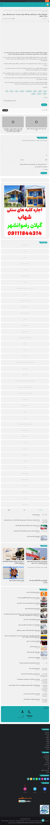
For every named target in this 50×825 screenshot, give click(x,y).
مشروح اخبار (47, 759)
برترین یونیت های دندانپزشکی (25, 263)
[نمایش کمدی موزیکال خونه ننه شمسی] (43, 594)
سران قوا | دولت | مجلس (37, 10)
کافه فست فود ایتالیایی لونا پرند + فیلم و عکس (31, 619)
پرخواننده (40, 510)
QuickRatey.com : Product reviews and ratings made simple (25, 380)
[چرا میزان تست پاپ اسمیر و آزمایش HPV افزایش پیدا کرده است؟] (43, 599)
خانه (45, 10)
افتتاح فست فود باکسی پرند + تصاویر (33, 641)
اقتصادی (47, 741)
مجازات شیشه (25, 282)
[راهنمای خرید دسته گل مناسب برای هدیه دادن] (43, 695)
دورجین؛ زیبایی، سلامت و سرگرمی (25, 313)
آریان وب (21, 819)
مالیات (44, 94)
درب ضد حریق (25, 356)
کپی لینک (44, 104)
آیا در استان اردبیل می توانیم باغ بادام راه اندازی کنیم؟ (30, 674)
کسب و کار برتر (46, 764)
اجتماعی (47, 739)
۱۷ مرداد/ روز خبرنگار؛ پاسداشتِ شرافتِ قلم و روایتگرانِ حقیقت (13, 562)
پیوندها (48, 772)
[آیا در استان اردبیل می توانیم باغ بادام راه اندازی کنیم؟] (43, 675)
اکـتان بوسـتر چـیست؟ (25, 331)
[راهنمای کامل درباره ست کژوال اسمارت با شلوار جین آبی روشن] (43, 626)
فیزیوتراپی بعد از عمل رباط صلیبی (34, 657)
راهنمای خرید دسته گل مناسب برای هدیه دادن (32, 693)
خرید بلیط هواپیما (25, 436)
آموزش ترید (25, 461)
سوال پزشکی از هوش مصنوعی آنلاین (33, 536)
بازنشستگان (28, 91)
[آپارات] (34, 779)
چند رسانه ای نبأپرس (36, 514)
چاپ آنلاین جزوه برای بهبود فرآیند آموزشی (32, 608)
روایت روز (47, 762)
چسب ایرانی (25, 498)
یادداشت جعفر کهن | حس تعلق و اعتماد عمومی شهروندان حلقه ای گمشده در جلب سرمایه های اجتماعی (22, 520)
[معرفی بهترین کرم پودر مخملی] (43, 670)
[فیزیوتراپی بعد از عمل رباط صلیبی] (43, 659)
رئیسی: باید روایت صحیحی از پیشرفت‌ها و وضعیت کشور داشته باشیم (27, 525)
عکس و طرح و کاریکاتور (45, 770)
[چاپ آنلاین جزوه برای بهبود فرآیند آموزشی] (43, 610)
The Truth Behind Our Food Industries (25, 337)
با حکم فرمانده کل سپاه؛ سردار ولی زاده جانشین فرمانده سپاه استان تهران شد (26, 531)
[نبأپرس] (47, 4)
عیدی (11, 91)
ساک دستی (25, 455)
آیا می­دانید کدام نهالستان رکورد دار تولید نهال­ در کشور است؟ (29, 663)
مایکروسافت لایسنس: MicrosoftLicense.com (25, 393)
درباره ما (47, 749)
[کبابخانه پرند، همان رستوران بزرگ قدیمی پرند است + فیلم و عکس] (43, 605)
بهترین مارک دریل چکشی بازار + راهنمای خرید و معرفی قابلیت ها (28, 679)
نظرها (9, 510)
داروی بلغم (25, 411)
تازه (24, 510)
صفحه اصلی (47, 732)
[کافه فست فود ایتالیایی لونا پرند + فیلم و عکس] (43, 621)
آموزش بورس (25, 467)
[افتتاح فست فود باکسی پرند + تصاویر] (43, 643)
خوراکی (21, 91)
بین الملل (47, 737)
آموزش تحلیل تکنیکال (25, 473)
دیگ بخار (25, 257)
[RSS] (28, 779)
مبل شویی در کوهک (25, 374)
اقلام (34, 91)
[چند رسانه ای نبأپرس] (43, 516)
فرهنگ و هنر (47, 747)
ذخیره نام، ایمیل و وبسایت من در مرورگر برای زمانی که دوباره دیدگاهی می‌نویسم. (33, 164)
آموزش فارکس (25, 485)
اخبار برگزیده (47, 734)
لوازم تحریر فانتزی (25, 325)
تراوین (25, 417)
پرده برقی (25, 294)
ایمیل (46, 159)
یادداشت (47, 760)
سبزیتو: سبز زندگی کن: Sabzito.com (25, 300)
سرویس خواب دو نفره (25, 504)
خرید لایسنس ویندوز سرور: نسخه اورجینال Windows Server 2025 (25, 362)
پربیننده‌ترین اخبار (46, 757)
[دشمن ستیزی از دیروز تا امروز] (13, 573)
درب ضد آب (25, 442)
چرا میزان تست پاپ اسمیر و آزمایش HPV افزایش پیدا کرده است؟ (28, 597)
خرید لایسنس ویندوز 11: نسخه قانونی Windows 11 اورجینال (25, 288)
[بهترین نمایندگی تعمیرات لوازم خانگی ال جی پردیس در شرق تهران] (43, 632)
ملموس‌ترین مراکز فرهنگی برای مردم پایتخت (38, 581)
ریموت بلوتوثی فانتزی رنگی (25, 430)
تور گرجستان (25, 319)
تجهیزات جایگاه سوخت (25, 245)
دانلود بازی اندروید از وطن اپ (25, 276)
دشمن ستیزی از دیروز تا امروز (16, 580)
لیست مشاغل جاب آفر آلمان (35, 646)
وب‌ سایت (22, 159)
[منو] (1, 5)
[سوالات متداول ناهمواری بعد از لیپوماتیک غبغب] (43, 701)
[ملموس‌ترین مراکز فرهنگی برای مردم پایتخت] (36, 573)
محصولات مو (25, 251)
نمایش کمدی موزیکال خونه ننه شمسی (33, 592)
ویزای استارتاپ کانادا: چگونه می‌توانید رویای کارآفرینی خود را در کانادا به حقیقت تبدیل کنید (24, 685)
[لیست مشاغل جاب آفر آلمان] (43, 648)
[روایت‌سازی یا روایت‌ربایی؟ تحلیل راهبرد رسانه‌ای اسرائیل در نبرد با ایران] (36, 554)
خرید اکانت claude (25, 306)
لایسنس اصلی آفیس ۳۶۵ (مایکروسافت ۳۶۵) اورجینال (25, 424)
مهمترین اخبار (47, 755)
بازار (48, 768)
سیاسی (43, 10)
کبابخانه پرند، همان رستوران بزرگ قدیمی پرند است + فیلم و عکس (28, 603)
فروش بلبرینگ (25, 399)
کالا (6, 91)
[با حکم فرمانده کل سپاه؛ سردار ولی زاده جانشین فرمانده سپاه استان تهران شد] (43, 532)
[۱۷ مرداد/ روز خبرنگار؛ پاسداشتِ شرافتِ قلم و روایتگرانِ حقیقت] (13, 554)
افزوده (39, 91)
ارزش (45, 91)
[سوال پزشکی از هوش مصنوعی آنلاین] (43, 538)
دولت (16, 91)
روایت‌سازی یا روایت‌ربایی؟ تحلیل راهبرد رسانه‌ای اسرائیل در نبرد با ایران (37, 562)
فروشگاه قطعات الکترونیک (25, 479)
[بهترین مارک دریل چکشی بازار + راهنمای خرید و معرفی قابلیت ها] (43, 681)
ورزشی (48, 743)
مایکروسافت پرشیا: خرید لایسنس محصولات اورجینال (25, 387)
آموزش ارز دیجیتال (25, 492)
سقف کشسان (25, 350)
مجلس (38, 94)
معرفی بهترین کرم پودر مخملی (34, 668)
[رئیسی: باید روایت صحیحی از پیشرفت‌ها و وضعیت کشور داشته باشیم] (43, 527)
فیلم (48, 766)
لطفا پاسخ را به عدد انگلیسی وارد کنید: (41, 166)
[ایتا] (31, 779)
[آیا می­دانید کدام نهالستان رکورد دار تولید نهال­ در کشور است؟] (43, 664)
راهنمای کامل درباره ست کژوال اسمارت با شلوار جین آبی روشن (29, 625)
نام (46, 155)
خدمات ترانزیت (25, 343)
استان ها (47, 745)
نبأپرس (33, 94)
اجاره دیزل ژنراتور (25, 368)
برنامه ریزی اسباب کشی (25, 405)
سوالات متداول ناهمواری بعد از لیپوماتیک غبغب (31, 699)
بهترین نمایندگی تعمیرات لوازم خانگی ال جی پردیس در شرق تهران (28, 630)
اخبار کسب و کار (25, 448)
